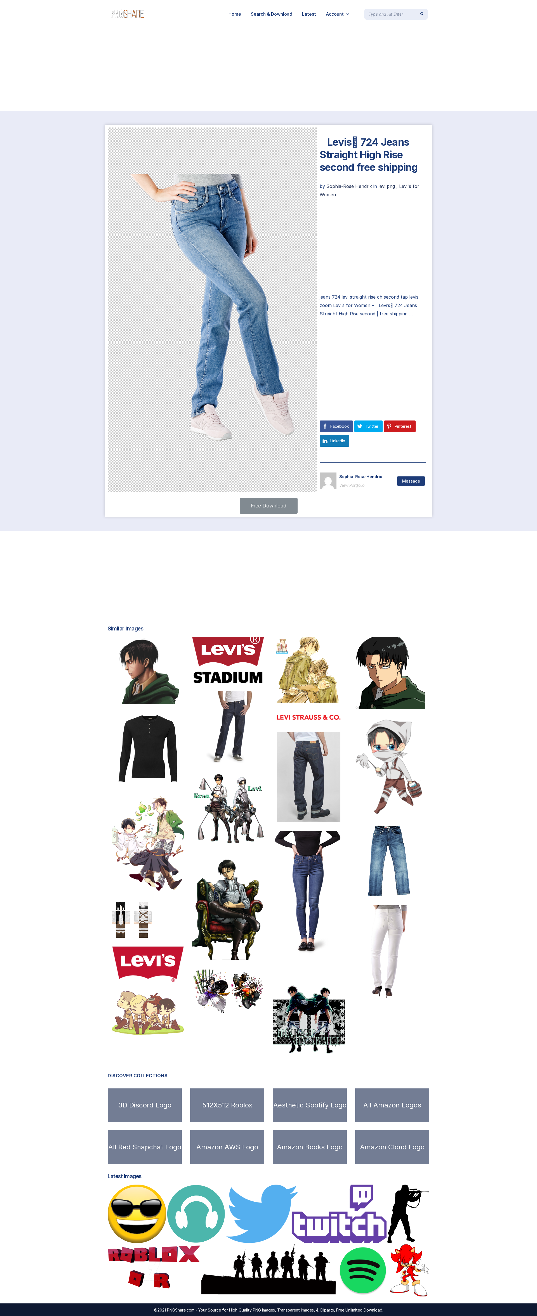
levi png (386, 186)
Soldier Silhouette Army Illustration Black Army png (268, 1290)
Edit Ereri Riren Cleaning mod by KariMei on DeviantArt (255, 839)
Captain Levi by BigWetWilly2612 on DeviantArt (411, 703)
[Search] (422, 14)
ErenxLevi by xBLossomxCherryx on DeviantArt (331, 1047)
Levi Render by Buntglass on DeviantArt (242, 954)
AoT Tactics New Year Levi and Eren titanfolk (251, 1008)
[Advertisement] (168, 69)
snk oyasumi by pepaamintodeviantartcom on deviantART (178, 1029)
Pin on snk (127, 887)
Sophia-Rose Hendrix (349, 186)
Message (411, 481)
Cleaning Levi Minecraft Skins (154, 932)
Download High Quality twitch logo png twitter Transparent (301, 1237)
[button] (269, 506)
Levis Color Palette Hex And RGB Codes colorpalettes (177, 976)
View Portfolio (351, 485)
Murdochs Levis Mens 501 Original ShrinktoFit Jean (255, 757)
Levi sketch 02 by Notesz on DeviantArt (162, 698)
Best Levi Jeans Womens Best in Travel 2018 (331, 967)
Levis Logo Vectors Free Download (243, 677)
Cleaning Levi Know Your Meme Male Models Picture (420, 810)
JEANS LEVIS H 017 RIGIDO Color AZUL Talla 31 (339, 816)
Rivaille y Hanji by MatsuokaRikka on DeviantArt (332, 697)
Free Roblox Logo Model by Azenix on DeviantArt (168, 1290)
